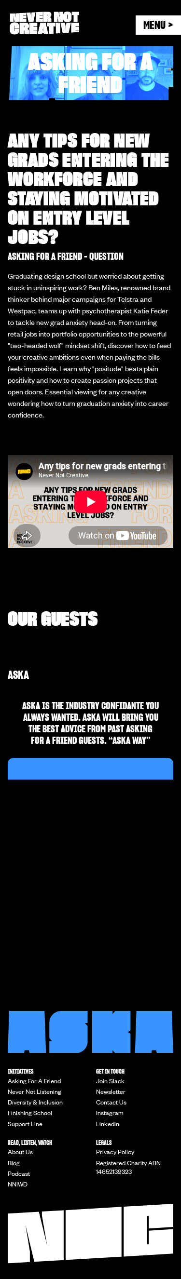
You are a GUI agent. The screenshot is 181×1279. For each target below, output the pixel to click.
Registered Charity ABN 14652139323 (128, 1167)
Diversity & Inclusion (35, 1102)
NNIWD (18, 1184)
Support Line (25, 1123)
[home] (73, 23)
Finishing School (30, 1112)
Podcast (19, 1173)
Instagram (110, 1112)
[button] (158, 25)
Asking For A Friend (34, 1081)
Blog (14, 1162)
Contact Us (111, 1102)
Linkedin (107, 1123)
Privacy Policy (115, 1151)
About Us (20, 1151)
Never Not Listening (34, 1091)
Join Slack (110, 1081)
